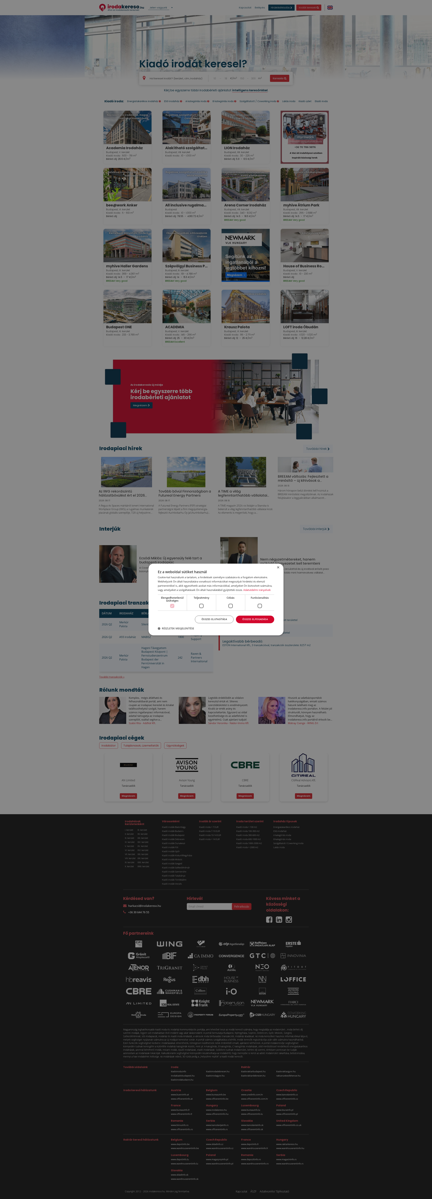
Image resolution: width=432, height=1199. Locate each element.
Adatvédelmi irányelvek (257, 590)
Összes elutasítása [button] (214, 619)
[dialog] (216, 599)
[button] (176, 628)
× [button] (278, 567)
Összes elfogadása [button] (255, 619)
